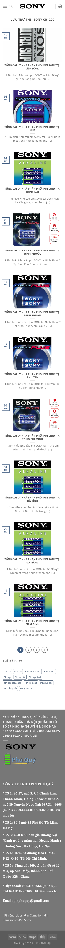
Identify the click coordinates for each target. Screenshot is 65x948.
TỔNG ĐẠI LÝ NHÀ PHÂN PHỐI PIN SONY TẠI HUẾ (32, 128)
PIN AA (18, 671)
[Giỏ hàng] (60, 6)
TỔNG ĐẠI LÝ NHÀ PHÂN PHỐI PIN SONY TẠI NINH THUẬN (32, 314)
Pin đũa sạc (46, 682)
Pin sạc (7, 677)
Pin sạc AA (20, 677)
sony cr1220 (26, 688)
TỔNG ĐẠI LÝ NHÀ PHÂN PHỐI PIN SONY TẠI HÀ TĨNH (32, 499)
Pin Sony (25, 920)
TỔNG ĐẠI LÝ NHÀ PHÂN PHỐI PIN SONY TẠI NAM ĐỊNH (32, 622)
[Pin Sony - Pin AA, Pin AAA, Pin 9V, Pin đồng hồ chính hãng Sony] (32, 6)
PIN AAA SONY (33, 671)
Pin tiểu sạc (31, 682)
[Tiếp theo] (45, 650)
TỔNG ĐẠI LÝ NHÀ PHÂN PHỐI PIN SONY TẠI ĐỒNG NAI (32, 190)
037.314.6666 (52, 804)
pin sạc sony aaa (12, 682)
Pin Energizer (13, 915)
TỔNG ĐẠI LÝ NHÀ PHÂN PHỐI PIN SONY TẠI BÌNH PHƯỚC (32, 252)
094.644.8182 (27, 810)
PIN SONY (49, 671)
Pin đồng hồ (10, 688)
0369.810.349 (49, 810)
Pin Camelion (34, 915)
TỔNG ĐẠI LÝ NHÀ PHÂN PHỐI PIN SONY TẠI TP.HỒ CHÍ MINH (32, 437)
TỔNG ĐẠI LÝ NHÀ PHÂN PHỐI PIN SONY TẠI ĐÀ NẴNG (32, 561)
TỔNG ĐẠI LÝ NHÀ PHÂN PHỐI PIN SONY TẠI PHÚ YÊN (32, 376)
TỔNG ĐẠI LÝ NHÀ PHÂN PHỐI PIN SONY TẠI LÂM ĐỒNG (32, 67)
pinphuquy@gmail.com (31, 900)
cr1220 (7, 671)
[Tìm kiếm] (11, 6)
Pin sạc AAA (35, 677)
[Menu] (5, 6)
